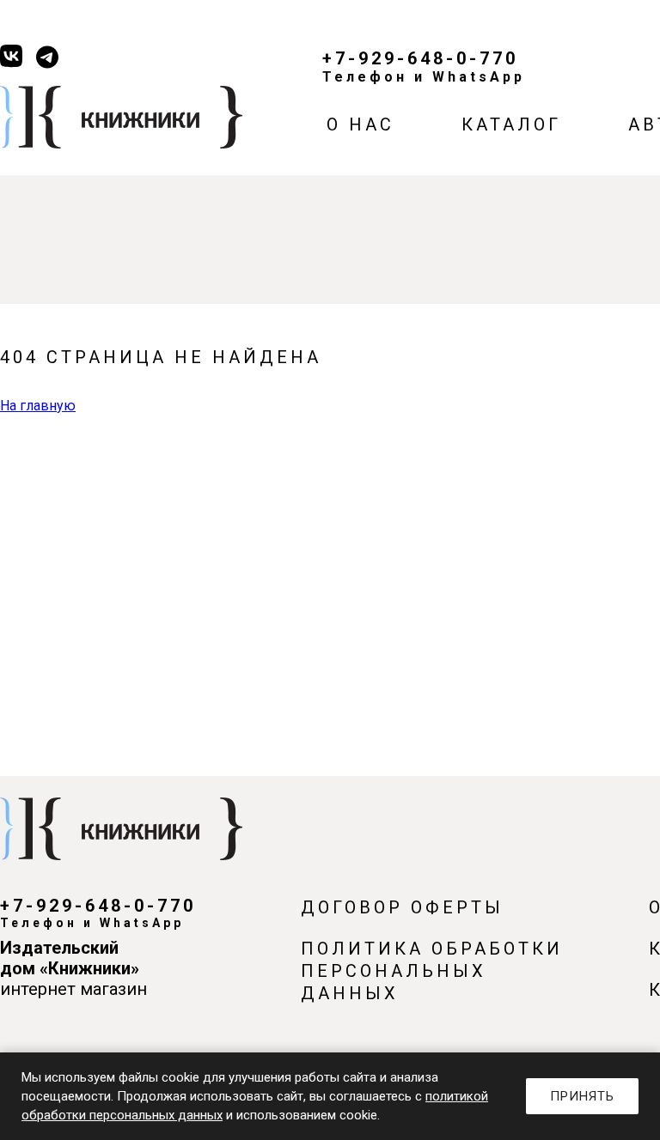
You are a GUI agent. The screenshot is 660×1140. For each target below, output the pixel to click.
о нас (360, 124)
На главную (38, 405)
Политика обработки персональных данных (432, 971)
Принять (582, 1096)
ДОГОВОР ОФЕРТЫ (402, 907)
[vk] (11, 56)
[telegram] (47, 57)
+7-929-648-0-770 (420, 58)
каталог (511, 124)
